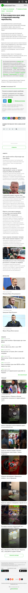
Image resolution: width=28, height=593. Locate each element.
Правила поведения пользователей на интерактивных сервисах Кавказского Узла (14, 584)
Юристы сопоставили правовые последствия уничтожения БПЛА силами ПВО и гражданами (12, 213)
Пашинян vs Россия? (22, 9)
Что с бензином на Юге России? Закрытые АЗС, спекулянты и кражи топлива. (13, 550)
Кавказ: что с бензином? (8, 9)
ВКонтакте (5, 74)
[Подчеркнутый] (9, 129)
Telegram (15, 67)
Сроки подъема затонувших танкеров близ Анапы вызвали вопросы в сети (13, 237)
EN (4, 1)
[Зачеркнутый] (12, 129)
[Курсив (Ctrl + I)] (6, 129)
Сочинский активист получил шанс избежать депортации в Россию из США (14, 196)
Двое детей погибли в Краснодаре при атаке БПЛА (13, 157)
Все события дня (22, 374)
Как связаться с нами (12, 568)
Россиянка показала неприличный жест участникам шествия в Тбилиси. (12, 527)
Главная (3, 10)
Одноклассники (13, 74)
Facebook (17, 72)
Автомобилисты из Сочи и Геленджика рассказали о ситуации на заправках (14, 261)
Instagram (22, 72)
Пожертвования (23, 568)
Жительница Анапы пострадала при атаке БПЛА (13, 358)
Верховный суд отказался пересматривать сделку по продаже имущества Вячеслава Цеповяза (12, 169)
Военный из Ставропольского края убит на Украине (13, 371)
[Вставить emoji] (16, 129)
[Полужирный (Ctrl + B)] (4, 129)
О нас (2, 568)
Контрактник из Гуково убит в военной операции (12, 352)
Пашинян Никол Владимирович (11, 294)
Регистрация (14, 143)
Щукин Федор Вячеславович (11, 331)
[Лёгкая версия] (7, 1)
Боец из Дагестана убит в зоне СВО (11, 347)
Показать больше (14, 555)
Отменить (14, 147)
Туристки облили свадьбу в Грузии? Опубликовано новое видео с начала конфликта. (11, 452)
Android (19, 61)
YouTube (21, 75)
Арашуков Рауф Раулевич (10, 312)
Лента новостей (9, 10)
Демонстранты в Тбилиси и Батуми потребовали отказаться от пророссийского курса (13, 398)
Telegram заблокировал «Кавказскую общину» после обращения (11, 477)
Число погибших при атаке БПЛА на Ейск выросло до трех (13, 365)
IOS (22, 61)
